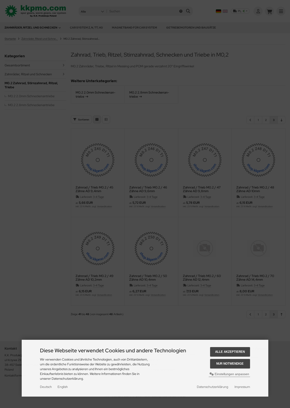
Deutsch (46, 387)
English (63, 387)
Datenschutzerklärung (212, 387)
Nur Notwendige (230, 363)
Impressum (242, 387)
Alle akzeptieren (230, 351)
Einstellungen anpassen (231, 374)
